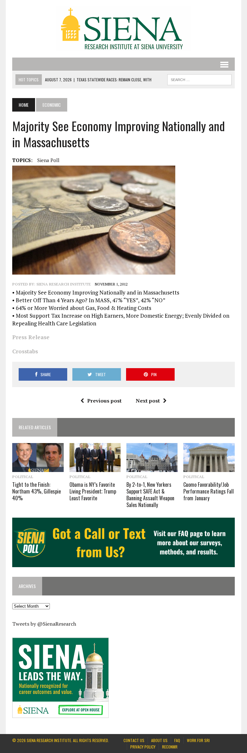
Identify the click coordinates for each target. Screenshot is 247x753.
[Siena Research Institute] (123, 28)
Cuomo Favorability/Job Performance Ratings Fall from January (208, 491)
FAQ (177, 740)
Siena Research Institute (63, 284)
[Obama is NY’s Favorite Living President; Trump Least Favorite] (95, 467)
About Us (159, 740)
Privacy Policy (142, 746)
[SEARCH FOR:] (199, 79)
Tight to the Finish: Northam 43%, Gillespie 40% (36, 491)
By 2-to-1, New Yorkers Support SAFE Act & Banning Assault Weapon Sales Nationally (150, 494)
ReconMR (170, 746)
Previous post (104, 400)
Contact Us (134, 740)
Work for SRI (198, 740)
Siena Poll (48, 160)
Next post (148, 400)
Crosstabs (25, 351)
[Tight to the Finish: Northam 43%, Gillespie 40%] (38, 467)
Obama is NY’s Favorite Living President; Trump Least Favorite (92, 491)
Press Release (31, 337)
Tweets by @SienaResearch (44, 623)
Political (22, 476)
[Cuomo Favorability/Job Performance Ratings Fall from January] (209, 467)
